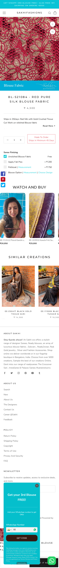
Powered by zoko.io (21, 563)
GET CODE (22, 538)
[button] (9, 529)
